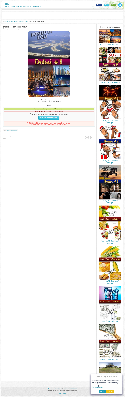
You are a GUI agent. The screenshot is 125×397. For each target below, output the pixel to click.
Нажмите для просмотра (49, 118)
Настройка (110, 391)
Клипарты (7, 29)
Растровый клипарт (14, 29)
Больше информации (97, 387)
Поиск (99, 5)
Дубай (8, 130)
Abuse (60, 393)
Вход (113, 5)
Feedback (64, 393)
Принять (102, 391)
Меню (106, 5)
